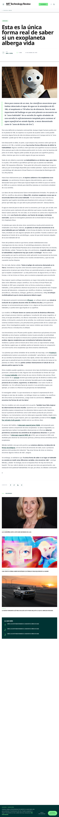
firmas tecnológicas (8, 448)
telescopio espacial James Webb (29, 425)
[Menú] (3, 4)
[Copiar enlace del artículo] (21, 485)
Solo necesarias (42, 813)
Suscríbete (43, 4)
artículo (16, 378)
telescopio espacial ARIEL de (20, 435)
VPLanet (30, 300)
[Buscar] (54, 4)
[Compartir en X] (14, 485)
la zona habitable (11, 375)
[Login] (51, 4)
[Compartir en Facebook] (10, 485)
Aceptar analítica (52, 813)
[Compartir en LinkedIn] (17, 485)
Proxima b (52, 353)
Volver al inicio (7, 10)
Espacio (5, 20)
